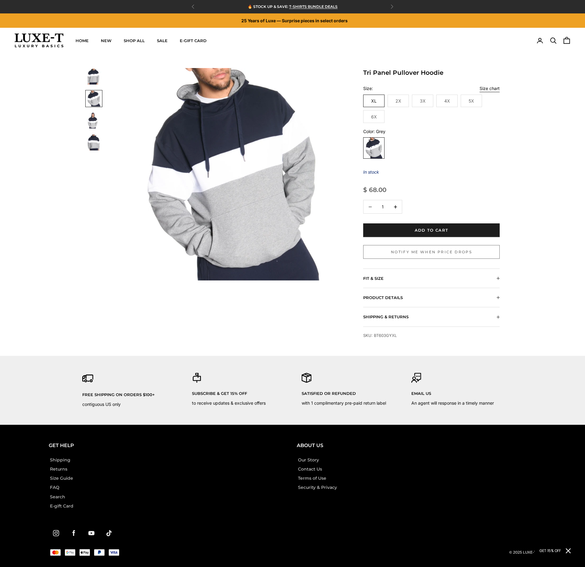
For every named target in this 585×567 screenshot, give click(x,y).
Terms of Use (312, 478)
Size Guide (61, 478)
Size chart (490, 88)
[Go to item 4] (93, 142)
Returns (58, 469)
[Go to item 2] (93, 98)
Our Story (308, 460)
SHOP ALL (134, 40)
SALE (162, 40)
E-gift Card (61, 506)
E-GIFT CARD (193, 40)
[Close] (568, 550)
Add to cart (431, 230)
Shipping (60, 460)
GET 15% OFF (550, 550)
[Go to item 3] (93, 120)
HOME (82, 40)
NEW (106, 40)
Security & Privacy (317, 487)
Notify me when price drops (431, 252)
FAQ (54, 487)
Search (57, 497)
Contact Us (310, 469)
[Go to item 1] (93, 76)
